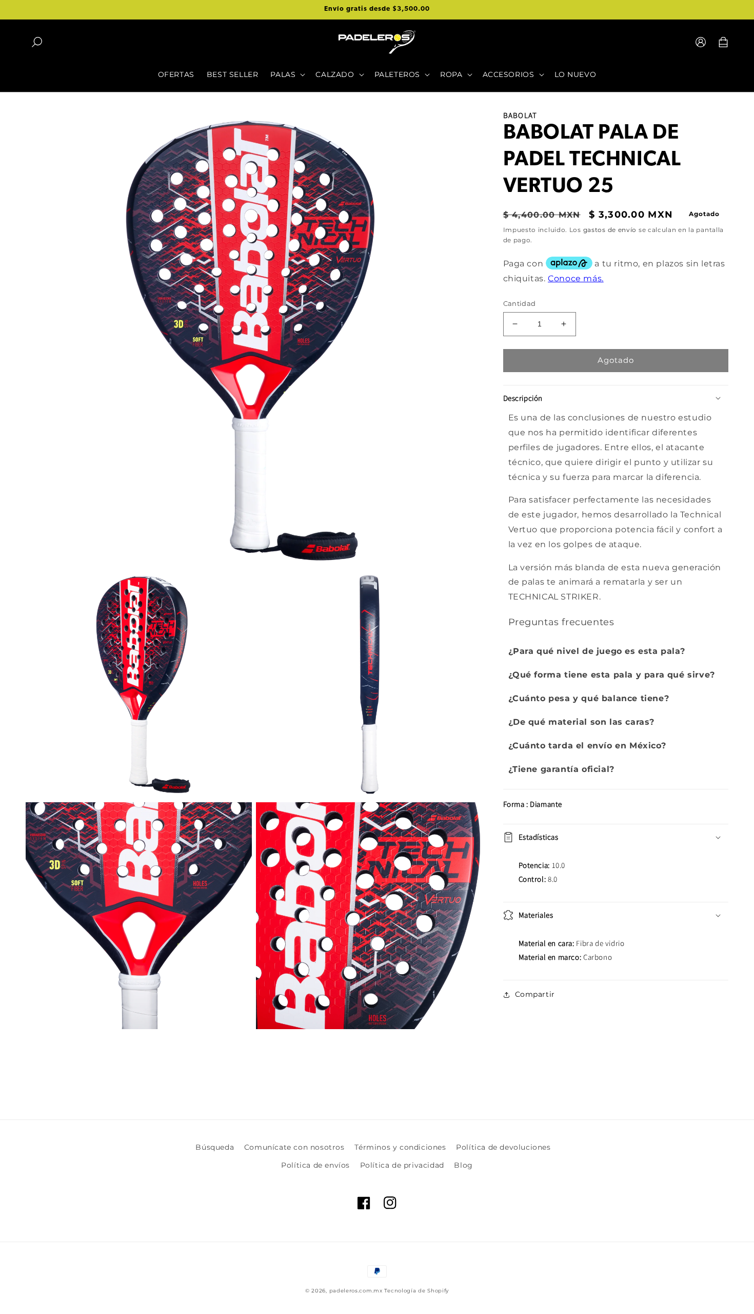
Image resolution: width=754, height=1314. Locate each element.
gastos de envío (610, 230)
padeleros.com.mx (356, 1290)
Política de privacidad (402, 1165)
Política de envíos (315, 1165)
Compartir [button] (535, 994)
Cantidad (519, 303)
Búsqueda (214, 1147)
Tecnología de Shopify (416, 1290)
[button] (37, 42)
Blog (463, 1165)
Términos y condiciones (400, 1147)
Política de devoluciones (503, 1147)
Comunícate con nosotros (294, 1147)
